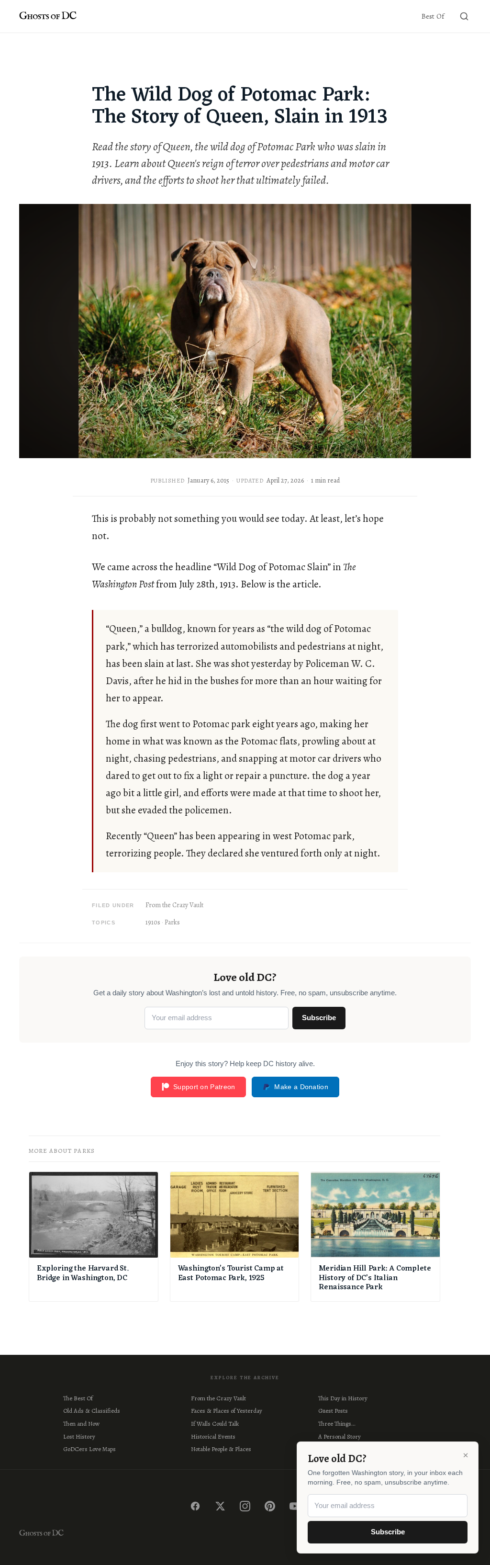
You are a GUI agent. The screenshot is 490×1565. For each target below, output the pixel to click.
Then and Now (81, 1423)
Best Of (433, 16)
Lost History (79, 1436)
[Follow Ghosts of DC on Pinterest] (270, 1506)
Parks (172, 922)
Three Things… (336, 1423)
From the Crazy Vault (174, 905)
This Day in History (343, 1398)
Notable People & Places (221, 1449)
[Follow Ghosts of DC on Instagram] (245, 1506)
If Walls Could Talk (215, 1423)
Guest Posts (333, 1411)
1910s (152, 922)
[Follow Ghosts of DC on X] (220, 1506)
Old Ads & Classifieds (91, 1411)
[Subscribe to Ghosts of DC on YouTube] (295, 1506)
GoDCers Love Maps (89, 1449)
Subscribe (319, 1017)
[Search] (464, 16)
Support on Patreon (204, 1087)
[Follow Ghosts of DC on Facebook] (195, 1506)
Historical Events (213, 1436)
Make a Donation (301, 1087)
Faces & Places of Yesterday (226, 1411)
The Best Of (78, 1398)
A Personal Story (339, 1436)
